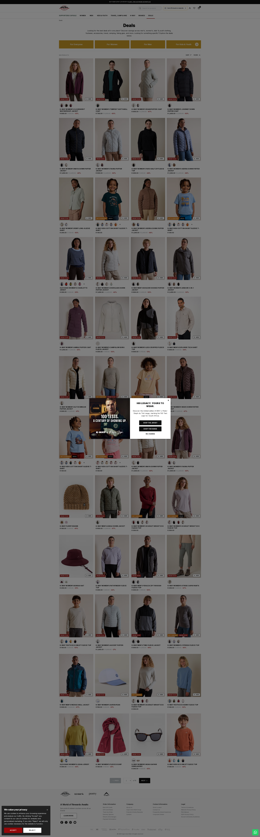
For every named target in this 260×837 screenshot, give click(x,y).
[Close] (47, 810)
